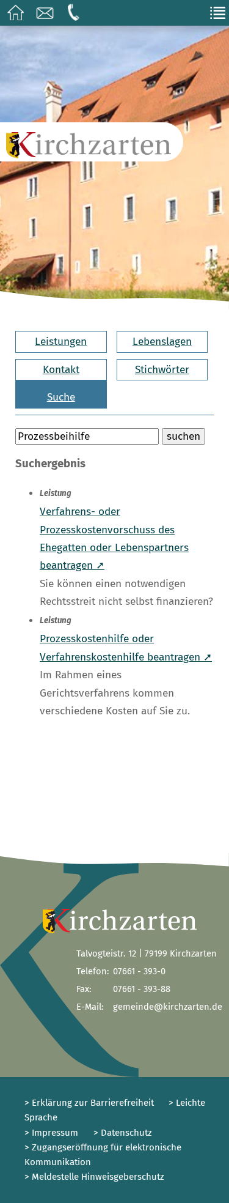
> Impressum (51, 1132)
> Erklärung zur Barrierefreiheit (89, 1102)
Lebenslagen (162, 341)
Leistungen (61, 341)
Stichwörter (162, 369)
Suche (61, 397)
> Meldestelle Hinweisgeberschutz (94, 1176)
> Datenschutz (122, 1132)
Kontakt (61, 369)
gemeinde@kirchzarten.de (167, 1006)
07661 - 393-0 (139, 971)
